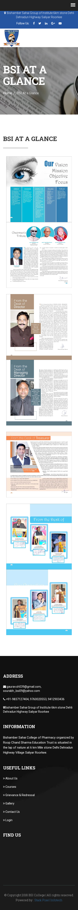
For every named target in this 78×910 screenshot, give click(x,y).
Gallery (9, 803)
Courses (10, 786)
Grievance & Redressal (20, 795)
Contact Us (12, 811)
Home (7, 93)
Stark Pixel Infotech (48, 900)
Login (8, 820)
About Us (11, 778)
